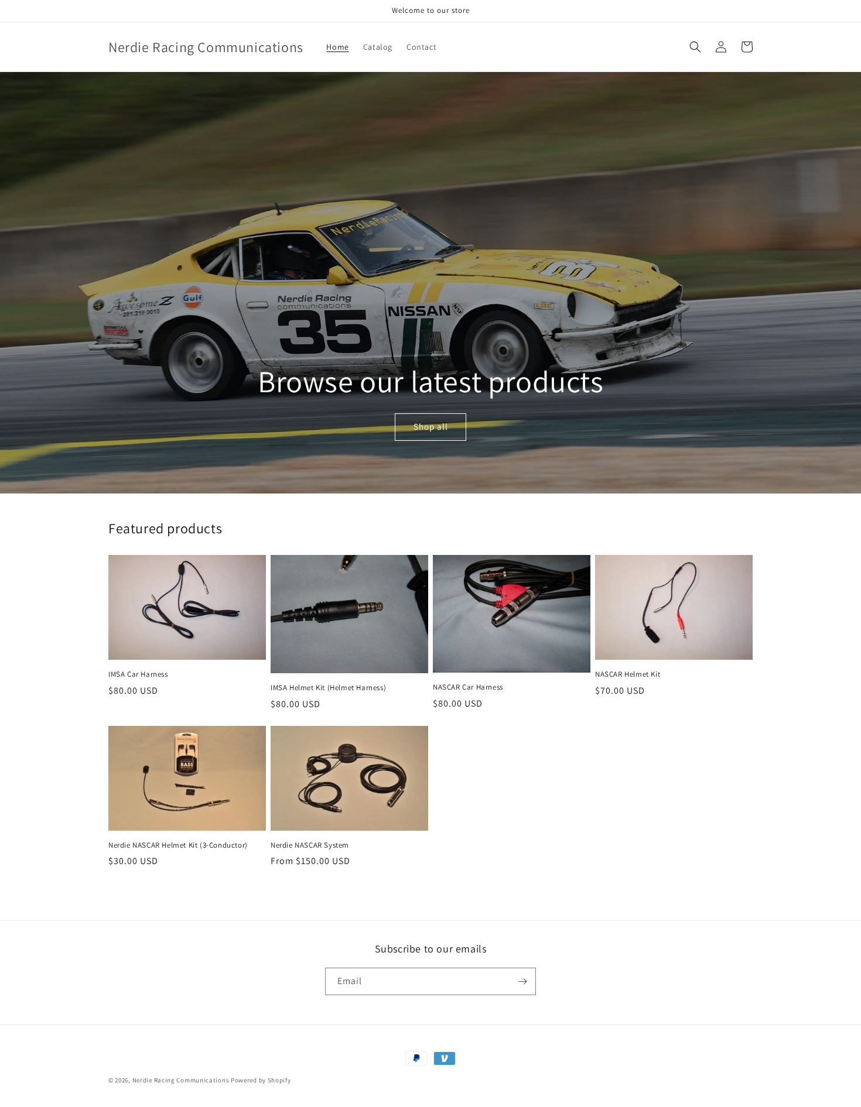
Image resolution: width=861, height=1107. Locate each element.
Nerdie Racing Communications (181, 1080)
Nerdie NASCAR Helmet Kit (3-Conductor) (178, 845)
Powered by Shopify (261, 1080)
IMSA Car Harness (138, 674)
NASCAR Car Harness (468, 687)
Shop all (430, 426)
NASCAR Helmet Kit (627, 674)
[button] (695, 47)
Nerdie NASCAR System (310, 845)
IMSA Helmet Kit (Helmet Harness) (328, 688)
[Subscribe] (522, 981)
